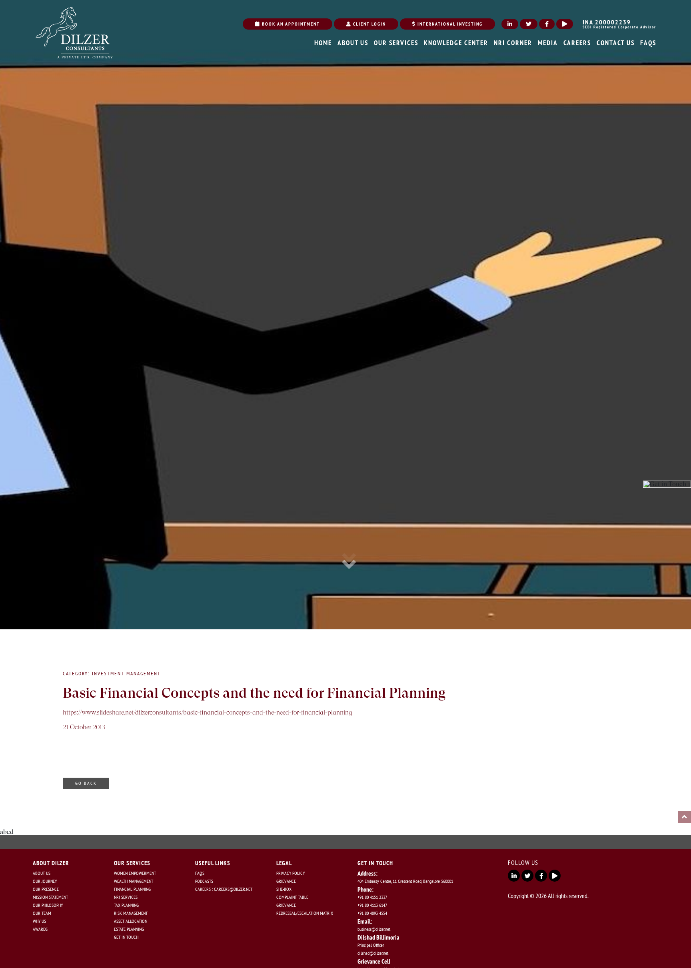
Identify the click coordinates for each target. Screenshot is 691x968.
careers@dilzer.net (233, 889)
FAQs (199, 873)
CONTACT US (616, 42)
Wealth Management (133, 881)
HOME (323, 42)
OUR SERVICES (396, 42)
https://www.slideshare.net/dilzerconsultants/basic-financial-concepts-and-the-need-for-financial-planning (207, 712)
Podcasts (204, 881)
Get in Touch (126, 937)
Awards (40, 929)
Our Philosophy (48, 905)
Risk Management (131, 913)
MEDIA (548, 42)
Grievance (286, 881)
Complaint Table (292, 897)
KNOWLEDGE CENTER (456, 42)
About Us (41, 873)
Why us (39, 921)
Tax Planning (126, 905)
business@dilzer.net (373, 929)
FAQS (648, 42)
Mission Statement (50, 897)
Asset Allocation (130, 921)
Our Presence (46, 889)
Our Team (42, 913)
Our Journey (45, 881)
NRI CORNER (513, 42)
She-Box (284, 889)
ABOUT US (353, 42)
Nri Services (126, 897)
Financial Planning (132, 889)
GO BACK (86, 783)
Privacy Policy (290, 873)
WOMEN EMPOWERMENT (135, 873)
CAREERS (577, 42)
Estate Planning (129, 929)
